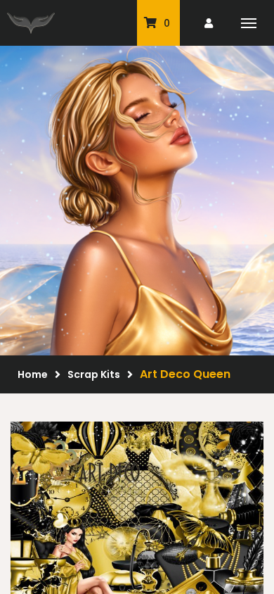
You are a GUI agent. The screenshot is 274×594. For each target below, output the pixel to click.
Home (33, 374)
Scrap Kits (93, 374)
